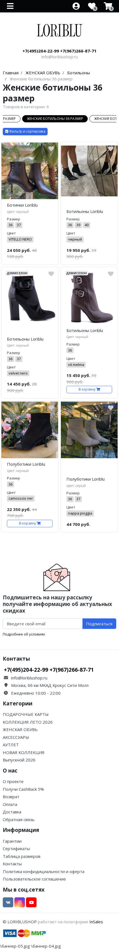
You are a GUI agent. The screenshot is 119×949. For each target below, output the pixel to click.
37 (19, 224)
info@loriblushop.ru (60, 56)
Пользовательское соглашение (34, 879)
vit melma (76, 364)
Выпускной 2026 (19, 760)
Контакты (12, 863)
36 (10, 224)
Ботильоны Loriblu (84, 211)
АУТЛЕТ (11, 744)
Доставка (12, 811)
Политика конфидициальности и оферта (43, 871)
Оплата (10, 804)
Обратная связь (19, 819)
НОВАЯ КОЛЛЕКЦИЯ (24, 752)
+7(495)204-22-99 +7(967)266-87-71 (59, 51)
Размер (13, 219)
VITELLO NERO (20, 239)
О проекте (13, 781)
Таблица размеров (21, 856)
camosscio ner (21, 498)
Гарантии (12, 841)
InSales (96, 921)
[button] (25, 131)
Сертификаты (16, 848)
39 (78, 224)
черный (75, 239)
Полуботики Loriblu (26, 464)
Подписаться (99, 623)
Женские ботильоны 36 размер (55, 118)
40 (87, 224)
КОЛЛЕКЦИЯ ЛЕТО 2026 (28, 722)
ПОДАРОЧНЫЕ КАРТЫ (26, 714)
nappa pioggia (80, 513)
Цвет (11, 233)
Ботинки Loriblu (22, 205)
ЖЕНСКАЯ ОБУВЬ (20, 729)
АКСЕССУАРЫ (16, 737)
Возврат (11, 796)
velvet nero (18, 373)
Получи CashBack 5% (23, 789)
